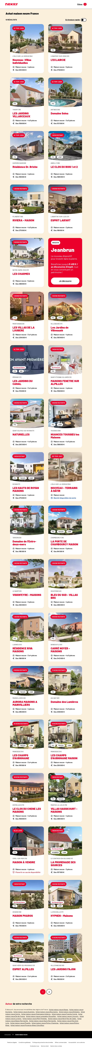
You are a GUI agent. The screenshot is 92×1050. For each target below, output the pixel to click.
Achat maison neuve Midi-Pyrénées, (35, 1018)
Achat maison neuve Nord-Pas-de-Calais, (62, 1018)
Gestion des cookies (56, 1046)
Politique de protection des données (42, 1042)
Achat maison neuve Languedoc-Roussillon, (41, 1016)
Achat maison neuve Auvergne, (24, 1012)
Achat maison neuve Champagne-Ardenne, (36, 1014)
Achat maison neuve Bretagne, (69, 1012)
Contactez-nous (34, 1046)
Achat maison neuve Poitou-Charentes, (45, 1023)
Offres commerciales (61, 1042)
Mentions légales (12, 1042)
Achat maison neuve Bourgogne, (47, 1012)
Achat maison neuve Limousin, (68, 1016)
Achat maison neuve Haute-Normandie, (42, 1021)
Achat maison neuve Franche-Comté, (64, 1014)
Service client (45, 1046)
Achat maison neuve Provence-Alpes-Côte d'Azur (27, 1025)
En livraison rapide (72, 20)
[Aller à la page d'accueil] (11, 4)
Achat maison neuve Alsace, (58, 1009)
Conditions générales (25, 1042)
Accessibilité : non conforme (77, 1042)
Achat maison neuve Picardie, (20, 1023)
